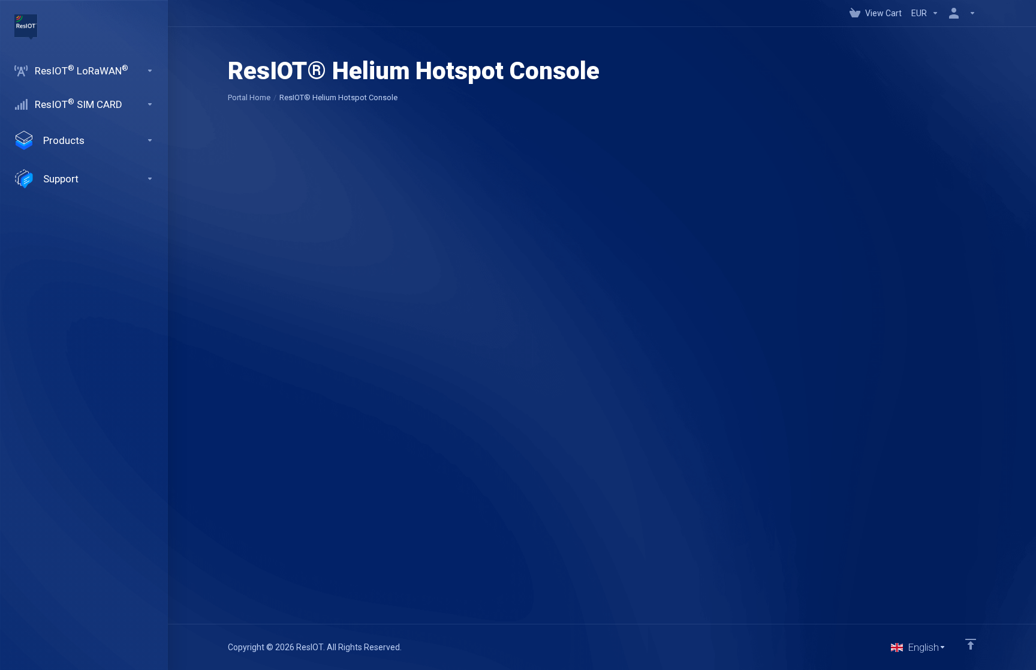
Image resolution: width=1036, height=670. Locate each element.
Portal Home (249, 97)
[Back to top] (971, 644)
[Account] (960, 13)
